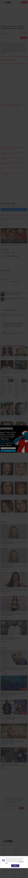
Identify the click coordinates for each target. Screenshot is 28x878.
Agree (15, 865)
